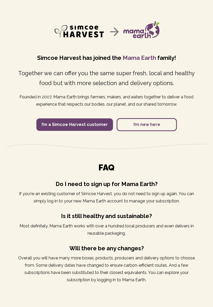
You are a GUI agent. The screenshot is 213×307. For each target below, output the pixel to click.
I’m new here (147, 124)
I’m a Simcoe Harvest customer (75, 124)
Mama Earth (139, 57)
